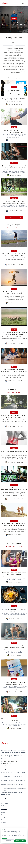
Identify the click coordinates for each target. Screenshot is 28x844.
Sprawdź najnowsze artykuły (14, 217)
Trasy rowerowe (4, 819)
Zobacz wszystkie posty (14, 228)
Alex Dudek (3, 805)
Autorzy (3, 798)
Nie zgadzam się (8, 840)
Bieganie (14, 86)
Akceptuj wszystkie (20, 840)
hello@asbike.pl (6, 765)
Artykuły (3, 769)
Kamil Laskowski (4, 803)
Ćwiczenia (14, 412)
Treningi (14, 18)
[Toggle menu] (25, 3)
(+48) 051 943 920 (7, 763)
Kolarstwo (14, 198)
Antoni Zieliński (4, 801)
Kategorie (4, 809)
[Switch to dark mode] (23, 3)
